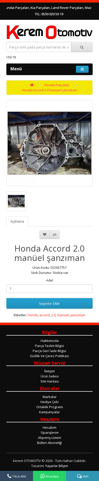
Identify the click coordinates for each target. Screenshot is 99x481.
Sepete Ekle (49, 303)
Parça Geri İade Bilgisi (49, 351)
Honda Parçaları (56, 85)
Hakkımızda (50, 340)
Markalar (50, 396)
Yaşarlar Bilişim (56, 465)
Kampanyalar (49, 412)
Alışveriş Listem (49, 437)
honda (33, 315)
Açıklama (17, 221)
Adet (49, 280)
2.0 (53, 315)
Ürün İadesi (50, 376)
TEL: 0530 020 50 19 (49, 14)
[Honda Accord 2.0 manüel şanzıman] (49, 143)
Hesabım (49, 427)
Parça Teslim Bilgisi (49, 345)
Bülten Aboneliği (49, 442)
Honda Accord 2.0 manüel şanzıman (49, 90)
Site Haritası (49, 381)
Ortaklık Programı (49, 407)
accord (44, 315)
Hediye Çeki (49, 402)
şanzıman (77, 315)
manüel (63, 315)
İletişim (49, 371)
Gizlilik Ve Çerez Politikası (49, 356)
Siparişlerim (50, 432)
